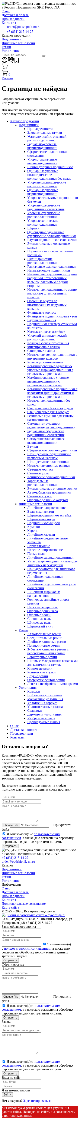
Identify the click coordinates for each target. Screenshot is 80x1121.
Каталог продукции (24, 121)
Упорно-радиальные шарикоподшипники (42, 161)
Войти (7, 1094)
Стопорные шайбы (41, 351)
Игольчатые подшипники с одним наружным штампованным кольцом (52, 293)
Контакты (17, 737)
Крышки (33, 527)
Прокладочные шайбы (43, 722)
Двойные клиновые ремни (46, 641)
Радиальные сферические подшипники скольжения (45, 433)
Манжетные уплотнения (45, 699)
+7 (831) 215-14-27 (20, 31)
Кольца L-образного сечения (48, 343)
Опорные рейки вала (42, 611)
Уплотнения (27, 687)
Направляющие (38, 546)
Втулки (32, 446)
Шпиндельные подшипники (48, 462)
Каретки (33, 530)
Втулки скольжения (41, 320)
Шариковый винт (40, 626)
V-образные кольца (41, 718)
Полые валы (36, 553)
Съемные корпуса (40, 469)
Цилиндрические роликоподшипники (42, 261)
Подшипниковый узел (43, 523)
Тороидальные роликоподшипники (42, 483)
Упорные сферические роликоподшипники (43, 215)
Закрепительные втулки (44, 132)
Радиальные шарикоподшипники (51, 266)
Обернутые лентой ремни (46, 680)
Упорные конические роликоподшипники (42, 222)
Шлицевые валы (39, 622)
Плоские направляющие (45, 550)
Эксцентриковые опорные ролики (52, 488)
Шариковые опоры (41, 519)
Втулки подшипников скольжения (52, 240)
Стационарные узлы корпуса (48, 412)
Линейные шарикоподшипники (50, 557)
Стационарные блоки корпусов (50, 408)
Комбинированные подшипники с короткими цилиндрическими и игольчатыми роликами (52, 392)
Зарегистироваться (37, 1101)
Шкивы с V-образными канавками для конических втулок (52, 662)
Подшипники (29, 125)
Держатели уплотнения (44, 714)
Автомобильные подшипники (49, 492)
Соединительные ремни (44, 638)
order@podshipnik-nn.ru (23, 26)
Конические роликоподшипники (51, 477)
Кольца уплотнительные (45, 362)
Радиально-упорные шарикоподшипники (42, 146)
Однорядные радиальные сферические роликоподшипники (51, 234)
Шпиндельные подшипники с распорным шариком (49, 456)
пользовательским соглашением (27, 948)
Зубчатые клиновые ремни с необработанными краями (47, 651)
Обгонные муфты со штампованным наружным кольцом (47, 304)
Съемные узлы (38, 473)
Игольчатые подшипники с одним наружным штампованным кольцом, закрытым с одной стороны (52, 279)
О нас (14, 726)
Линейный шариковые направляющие (43, 593)
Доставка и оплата (23, 729)
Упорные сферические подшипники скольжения (45, 207)
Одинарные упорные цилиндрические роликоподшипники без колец (49, 174)
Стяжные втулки (39, 496)
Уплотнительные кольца (45, 706)
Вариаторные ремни (42, 657)
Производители (21, 733)
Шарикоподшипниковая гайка (49, 515)
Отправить (10, 846)
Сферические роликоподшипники (52, 450)
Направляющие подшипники (48, 270)
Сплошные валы (39, 618)
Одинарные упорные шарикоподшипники (42, 192)
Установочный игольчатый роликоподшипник (47, 138)
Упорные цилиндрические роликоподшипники (46, 184)
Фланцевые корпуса (41, 312)
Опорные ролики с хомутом (47, 500)
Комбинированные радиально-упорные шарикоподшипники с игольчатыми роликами (50, 370)
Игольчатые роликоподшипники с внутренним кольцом (52, 356)
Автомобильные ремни (44, 634)
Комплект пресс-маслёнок (46, 331)
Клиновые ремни (39, 668)
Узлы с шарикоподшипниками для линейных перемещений (52, 563)
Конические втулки (41, 672)
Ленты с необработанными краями (52, 684)
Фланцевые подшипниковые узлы (52, 316)
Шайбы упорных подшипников (50, 167)
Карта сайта (10, 907)
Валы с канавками (40, 511)
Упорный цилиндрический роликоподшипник (47, 337)
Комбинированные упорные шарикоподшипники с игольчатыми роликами (48, 381)
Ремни (23, 630)
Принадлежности (40, 129)
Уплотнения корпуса (42, 703)
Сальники (34, 710)
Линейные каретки (41, 534)
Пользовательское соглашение (24, 903)
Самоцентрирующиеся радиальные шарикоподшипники (51, 425)
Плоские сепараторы (42, 607)
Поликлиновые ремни (43, 645)
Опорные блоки (39, 615)
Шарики (33, 228)
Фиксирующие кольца (43, 347)
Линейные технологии (35, 504)
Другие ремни (37, 676)
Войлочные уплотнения (44, 695)
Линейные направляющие (46, 507)
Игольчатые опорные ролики (48, 465)
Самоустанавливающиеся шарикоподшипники (45, 440)
